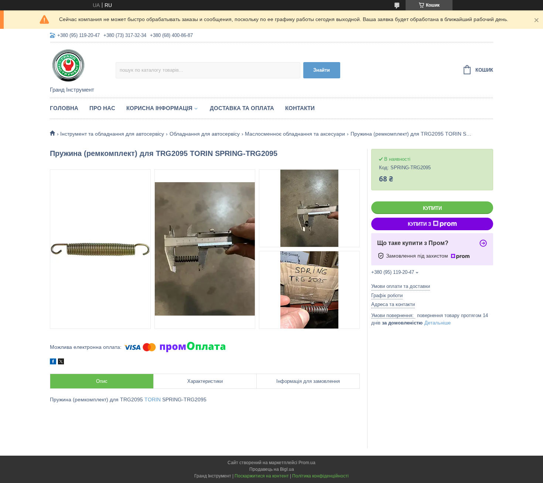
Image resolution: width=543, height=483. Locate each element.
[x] (61, 362)
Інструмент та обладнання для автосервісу (112, 134)
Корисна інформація (159, 108)
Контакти (300, 108)
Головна (64, 108)
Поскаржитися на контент (262, 476)
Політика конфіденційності (320, 476)
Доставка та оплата (242, 108)
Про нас (102, 108)
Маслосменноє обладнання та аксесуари (295, 134)
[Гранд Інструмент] (83, 65)
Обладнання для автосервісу (205, 134)
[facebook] (53, 362)
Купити (432, 208)
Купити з (419, 224)
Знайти (321, 70)
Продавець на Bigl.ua (271, 469)
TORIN (152, 399)
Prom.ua (306, 462)
